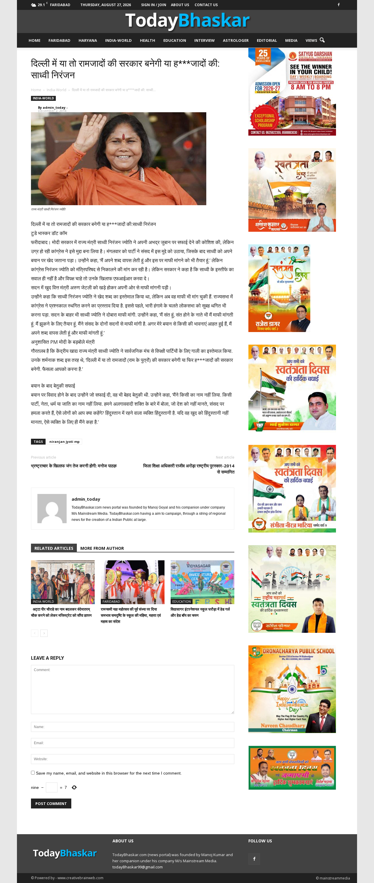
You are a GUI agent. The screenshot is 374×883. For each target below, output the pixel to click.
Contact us (206, 4)
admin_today (54, 107)
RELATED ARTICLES (53, 548)
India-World (118, 40)
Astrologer (236, 40)
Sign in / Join (153, 4)
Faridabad (59, 40)
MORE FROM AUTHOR (102, 548)
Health (147, 40)
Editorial (267, 40)
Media (291, 40)
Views (311, 40)
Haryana (88, 40)
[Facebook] (338, 4)
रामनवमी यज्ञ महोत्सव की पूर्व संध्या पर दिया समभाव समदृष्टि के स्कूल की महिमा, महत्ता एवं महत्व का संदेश (131, 615)
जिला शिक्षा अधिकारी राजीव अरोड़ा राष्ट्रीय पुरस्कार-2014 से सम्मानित (188, 469)
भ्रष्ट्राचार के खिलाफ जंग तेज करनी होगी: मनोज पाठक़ (74, 466)
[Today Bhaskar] (187, 21)
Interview (204, 40)
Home (34, 40)
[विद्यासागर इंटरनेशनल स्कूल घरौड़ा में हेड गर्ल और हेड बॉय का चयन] (202, 582)
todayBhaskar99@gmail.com (137, 867)
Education (174, 40)
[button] (322, 40)
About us (180, 4)
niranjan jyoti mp (64, 441)
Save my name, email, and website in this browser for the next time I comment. (109, 773)
